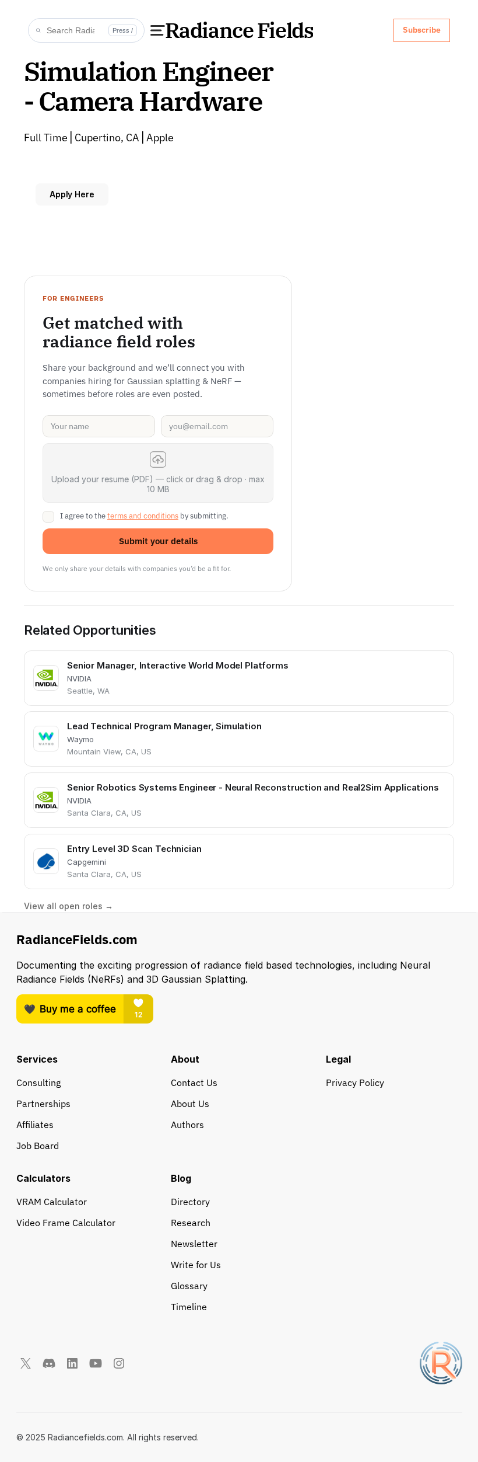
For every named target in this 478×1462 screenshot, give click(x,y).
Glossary (189, 1286)
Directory (190, 1201)
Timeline (189, 1307)
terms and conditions (142, 516)
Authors (187, 1124)
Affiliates (35, 1124)
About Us (190, 1103)
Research (190, 1222)
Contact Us (194, 1082)
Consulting (38, 1082)
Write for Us (196, 1264)
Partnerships (43, 1103)
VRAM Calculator (51, 1201)
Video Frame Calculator (65, 1222)
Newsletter (194, 1243)
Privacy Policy (355, 1082)
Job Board (37, 1145)
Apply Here (72, 194)
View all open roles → (68, 906)
